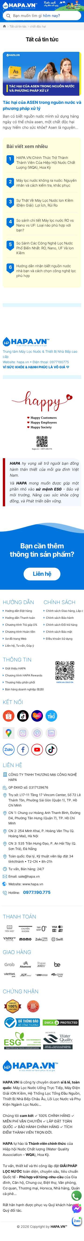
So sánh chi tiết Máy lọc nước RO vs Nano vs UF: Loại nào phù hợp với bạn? (45, 225)
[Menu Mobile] (77, 6)
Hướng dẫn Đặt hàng (18, 610)
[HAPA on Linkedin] (49, 730)
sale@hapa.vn (29, 876)
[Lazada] (37, 716)
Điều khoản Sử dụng (59, 638)
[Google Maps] (6, 730)
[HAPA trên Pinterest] (34, 730)
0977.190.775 (37, 892)
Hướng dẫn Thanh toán (20, 617)
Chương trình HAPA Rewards (23, 675)
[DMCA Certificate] (60, 1022)
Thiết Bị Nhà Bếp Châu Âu (24, 1099)
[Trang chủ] (5, 26)
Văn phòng (67, 1182)
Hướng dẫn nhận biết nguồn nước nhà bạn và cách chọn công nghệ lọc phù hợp (46, 271)
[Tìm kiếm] (8, 15)
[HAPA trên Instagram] (20, 730)
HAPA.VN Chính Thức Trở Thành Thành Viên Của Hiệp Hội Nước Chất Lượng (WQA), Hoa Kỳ (45, 162)
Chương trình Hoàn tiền (20, 631)
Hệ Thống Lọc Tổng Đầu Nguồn (54, 1093)
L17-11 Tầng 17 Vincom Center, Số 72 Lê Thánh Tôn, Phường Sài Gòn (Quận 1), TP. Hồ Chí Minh (44, 800)
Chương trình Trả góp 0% (21, 624)
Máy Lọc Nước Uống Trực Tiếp (38, 1088)
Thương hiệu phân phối (20, 682)
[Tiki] (51, 716)
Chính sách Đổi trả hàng (61, 624)
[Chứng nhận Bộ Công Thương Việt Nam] (22, 1022)
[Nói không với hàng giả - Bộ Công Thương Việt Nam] (33, 1006)
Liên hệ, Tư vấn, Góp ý (19, 645)
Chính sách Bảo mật (59, 631)
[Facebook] (20, 747)
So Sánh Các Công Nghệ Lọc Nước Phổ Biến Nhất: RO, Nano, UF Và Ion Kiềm (45, 248)
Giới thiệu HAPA (15, 668)
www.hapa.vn (32, 884)
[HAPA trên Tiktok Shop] (23, 716)
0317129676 (38, 787)
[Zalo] (6, 747)
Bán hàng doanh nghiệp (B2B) (24, 689)
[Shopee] (8, 716)
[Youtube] (34, 747)
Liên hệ (42, 573)
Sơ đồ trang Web (15, 638)
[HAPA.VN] (20, 4)
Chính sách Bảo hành (60, 617)
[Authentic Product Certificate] (13, 1006)
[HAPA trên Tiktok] (49, 747)
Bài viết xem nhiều (27, 146)
